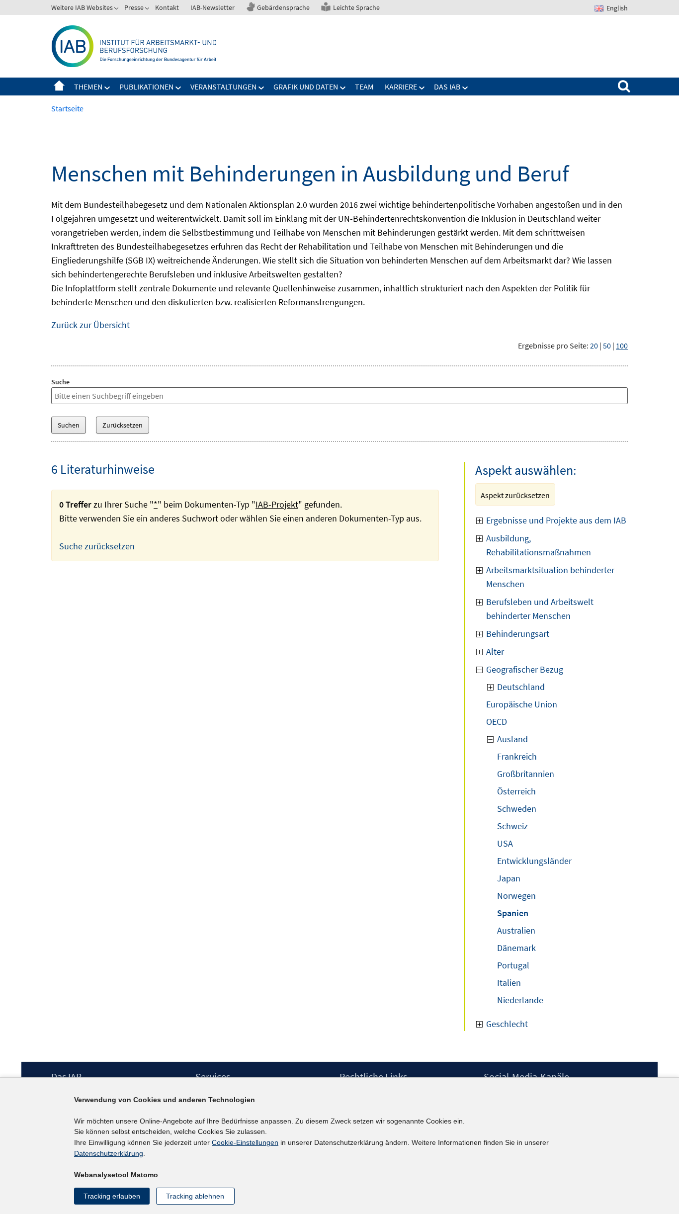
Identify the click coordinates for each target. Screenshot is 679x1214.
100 (622, 345)
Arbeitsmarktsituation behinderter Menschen (550, 577)
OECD (496, 721)
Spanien (512, 913)
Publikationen (146, 86)
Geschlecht (507, 1024)
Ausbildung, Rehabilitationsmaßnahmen (538, 545)
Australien (516, 930)
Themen (88, 86)
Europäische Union (521, 704)
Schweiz (512, 826)
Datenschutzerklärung (108, 1153)
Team (364, 86)
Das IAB (447, 86)
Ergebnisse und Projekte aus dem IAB (556, 520)
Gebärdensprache (283, 7)
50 (607, 345)
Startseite (59, 86)
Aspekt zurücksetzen (515, 495)
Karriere (401, 86)
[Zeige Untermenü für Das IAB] (465, 88)
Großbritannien (525, 774)
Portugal (513, 965)
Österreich (516, 791)
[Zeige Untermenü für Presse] (148, 9)
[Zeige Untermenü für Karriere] (422, 88)
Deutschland (521, 687)
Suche (60, 381)
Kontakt (167, 7)
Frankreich (517, 756)
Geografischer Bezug (524, 669)
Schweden (516, 808)
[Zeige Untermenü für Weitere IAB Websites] (117, 9)
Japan (508, 878)
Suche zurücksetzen (97, 546)
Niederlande (520, 1000)
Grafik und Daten (305, 86)
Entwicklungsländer (534, 861)
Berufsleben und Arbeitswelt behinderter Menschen (540, 608)
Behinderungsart (517, 633)
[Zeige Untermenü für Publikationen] (178, 88)
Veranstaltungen (223, 86)
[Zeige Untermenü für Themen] (107, 88)
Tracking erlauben (112, 1196)
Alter (495, 651)
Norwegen (516, 895)
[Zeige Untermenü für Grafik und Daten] (343, 88)
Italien (509, 982)
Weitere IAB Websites (82, 7)
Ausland (512, 739)
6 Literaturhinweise (103, 469)
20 (594, 345)
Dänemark (516, 948)
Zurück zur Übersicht (90, 325)
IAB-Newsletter (212, 7)
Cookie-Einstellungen (245, 1142)
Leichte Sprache (356, 7)
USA (505, 843)
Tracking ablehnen (195, 1196)
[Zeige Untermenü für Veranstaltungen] (261, 88)
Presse (134, 7)
